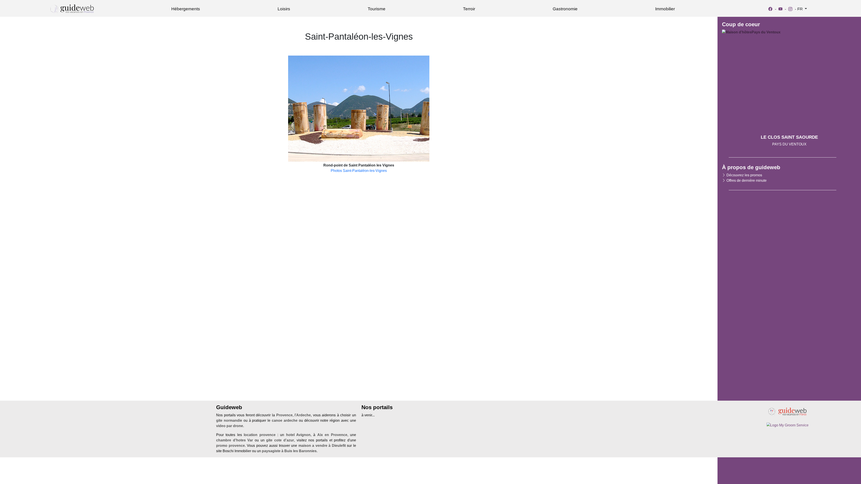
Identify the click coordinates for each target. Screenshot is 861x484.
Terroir (469, 8)
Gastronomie (565, 8)
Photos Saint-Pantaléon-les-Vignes (359, 171)
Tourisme (376, 8)
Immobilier (665, 8)
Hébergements (185, 8)
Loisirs (284, 8)
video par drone (229, 426)
